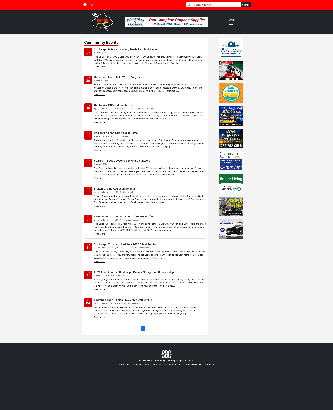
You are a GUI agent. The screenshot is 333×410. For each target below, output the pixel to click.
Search (245, 5)
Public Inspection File (188, 364)
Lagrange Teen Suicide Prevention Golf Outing (123, 299)
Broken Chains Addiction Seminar (115, 188)
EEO (160, 364)
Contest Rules (170, 364)
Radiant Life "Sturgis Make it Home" (116, 132)
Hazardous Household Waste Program (118, 77)
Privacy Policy (151, 364)
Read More (99, 66)
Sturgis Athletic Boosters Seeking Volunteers (122, 160)
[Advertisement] (166, 385)
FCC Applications (206, 364)
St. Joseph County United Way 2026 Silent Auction (125, 244)
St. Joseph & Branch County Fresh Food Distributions (127, 49)
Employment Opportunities (131, 364)
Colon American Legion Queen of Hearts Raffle (123, 216)
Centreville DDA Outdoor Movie (113, 105)
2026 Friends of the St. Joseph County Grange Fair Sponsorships (134, 272)
